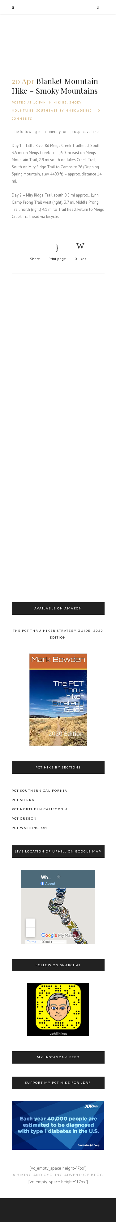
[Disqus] (58, 361)
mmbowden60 (79, 110)
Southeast (47, 110)
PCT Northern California (40, 809)
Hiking (60, 102)
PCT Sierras (24, 800)
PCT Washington (29, 828)
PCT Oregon (24, 818)
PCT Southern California (39, 790)
